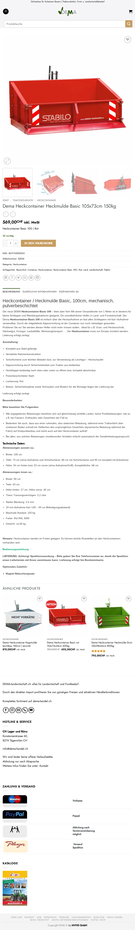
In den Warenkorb (38, 243)
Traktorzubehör (23, 200)
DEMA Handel (115, 917)
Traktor (107, 269)
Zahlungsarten (81, 917)
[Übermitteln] (128, 23)
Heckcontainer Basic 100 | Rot (67, 269)
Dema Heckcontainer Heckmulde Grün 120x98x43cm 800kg (111, 644)
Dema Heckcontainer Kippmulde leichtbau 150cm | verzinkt (20, 644)
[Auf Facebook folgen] (6, 710)
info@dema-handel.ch (15, 749)
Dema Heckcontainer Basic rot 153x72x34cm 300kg (63, 644)
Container (32, 269)
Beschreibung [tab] (11, 291)
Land (85, 269)
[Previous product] (12, 214)
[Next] (125, 100)
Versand (64, 917)
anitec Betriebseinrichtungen (70, 920)
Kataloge (99, 917)
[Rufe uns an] (25, 710)
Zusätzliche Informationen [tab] (39, 291)
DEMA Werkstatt (39, 920)
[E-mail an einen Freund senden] (25, 278)
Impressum (50, 917)
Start (6, 200)
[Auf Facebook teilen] (12, 278)
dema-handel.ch (42, 701)
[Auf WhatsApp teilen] (6, 278)
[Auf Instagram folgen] (12, 710)
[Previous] (10, 100)
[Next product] (5, 214)
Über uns (16, 917)
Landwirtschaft (96, 269)
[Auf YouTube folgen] (31, 710)
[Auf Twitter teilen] (18, 278)
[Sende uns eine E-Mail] (18, 710)
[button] (6, 11)
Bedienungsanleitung (16, 549)
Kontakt (44, 766)
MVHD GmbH (79, 925)
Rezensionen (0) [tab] (69, 291)
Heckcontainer (46, 200)
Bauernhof (21, 269)
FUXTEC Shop (98, 920)
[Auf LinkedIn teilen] (37, 278)
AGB (39, 917)
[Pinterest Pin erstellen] (31, 278)
